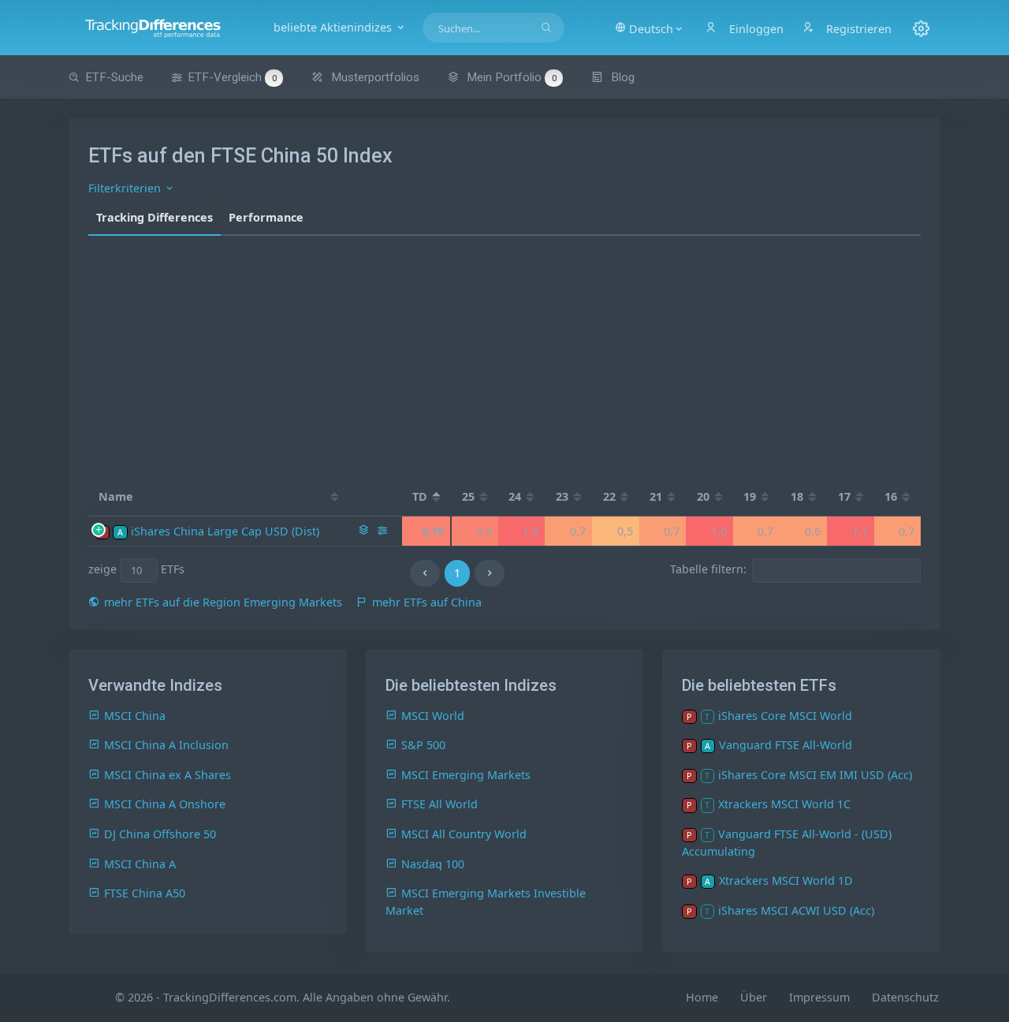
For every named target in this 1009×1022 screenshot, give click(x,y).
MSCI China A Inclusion (166, 744)
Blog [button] (621, 77)
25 (468, 496)
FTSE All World (439, 803)
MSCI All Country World (464, 833)
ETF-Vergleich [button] (232, 77)
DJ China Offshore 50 (160, 833)
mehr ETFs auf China (427, 602)
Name (116, 496)
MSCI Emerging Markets (466, 774)
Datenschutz (905, 997)
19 (749, 496)
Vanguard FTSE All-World (785, 744)
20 (703, 496)
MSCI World (432, 715)
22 (609, 496)
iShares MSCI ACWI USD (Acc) (796, 910)
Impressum (819, 997)
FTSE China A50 (144, 893)
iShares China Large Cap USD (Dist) (225, 531)
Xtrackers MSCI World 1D (786, 880)
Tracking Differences (154, 217)
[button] (649, 27)
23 (562, 496)
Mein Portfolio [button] (510, 77)
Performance (266, 217)
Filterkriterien (126, 188)
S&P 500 (423, 744)
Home (702, 997)
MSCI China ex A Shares (167, 774)
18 (797, 496)
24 (514, 496)
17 (844, 496)
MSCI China (135, 715)
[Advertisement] (504, 354)
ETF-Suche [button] (114, 77)
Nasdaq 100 (432, 863)
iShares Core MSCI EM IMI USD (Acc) (815, 774)
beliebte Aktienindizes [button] (334, 27)
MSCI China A (140, 863)
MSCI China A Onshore (164, 803)
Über (753, 997)
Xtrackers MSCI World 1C (784, 803)
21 (656, 496)
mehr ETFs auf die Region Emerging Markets (223, 602)
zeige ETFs (136, 569)
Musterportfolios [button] (373, 77)
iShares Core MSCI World (785, 715)
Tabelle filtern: (708, 569)
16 (890, 496)
